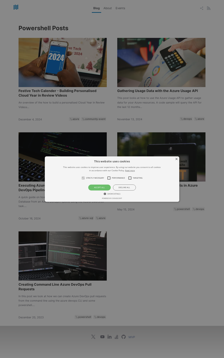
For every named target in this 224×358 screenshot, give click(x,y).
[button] (83, 178)
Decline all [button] (124, 187)
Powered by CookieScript (112, 198)
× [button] (176, 159)
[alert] (112, 179)
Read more (130, 170)
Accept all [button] (99, 187)
